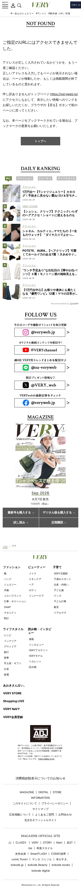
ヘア (31, 584)
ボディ (32, 590)
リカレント (35, 661)
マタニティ (10, 612)
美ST (70, 842)
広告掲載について (20, 814)
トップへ (40, 141)
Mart (59, 842)
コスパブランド (12, 595)
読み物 (32, 666)
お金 (6, 668)
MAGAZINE (27, 792)
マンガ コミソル (42, 859)
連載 (31, 639)
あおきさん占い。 (14, 685)
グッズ (57, 595)
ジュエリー (10, 584)
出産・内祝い (61, 584)
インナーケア (36, 595)
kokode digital (41, 870)
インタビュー (36, 644)
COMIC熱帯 (58, 853)
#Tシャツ (41, 13)
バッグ (7, 579)
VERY (35, 842)
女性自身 (20, 853)
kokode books (61, 865)
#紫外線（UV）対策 (59, 13)
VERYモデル (36, 655)
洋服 (6, 590)
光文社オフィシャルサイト (40, 820)
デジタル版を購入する (57, 512)
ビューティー (36, 567)
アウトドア (10, 646)
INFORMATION (40, 797)
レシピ (7, 635)
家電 (6, 674)
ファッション (12, 567)
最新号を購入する (19, 512)
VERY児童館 (61, 573)
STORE (57, 792)
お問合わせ (65, 814)
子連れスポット (62, 579)
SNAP (7, 607)
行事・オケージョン (15, 601)
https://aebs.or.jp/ (46, 759)
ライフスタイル (13, 629)
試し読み (19, 522)
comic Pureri (20, 859)
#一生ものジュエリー (22, 13)
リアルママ (60, 612)
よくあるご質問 (44, 814)
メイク (32, 573)
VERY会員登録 (13, 717)
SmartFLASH (38, 853)
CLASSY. (21, 842)
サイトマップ (40, 809)
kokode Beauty (37, 865)
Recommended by (60, 303)
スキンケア (35, 579)
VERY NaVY (11, 709)
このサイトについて (25, 803)
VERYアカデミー (38, 650)
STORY (47, 842)
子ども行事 (60, 601)
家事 (6, 657)
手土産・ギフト (12, 663)
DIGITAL (43, 792)
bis (30, 848)
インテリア (10, 640)
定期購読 (57, 522)
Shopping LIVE (13, 701)
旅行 (6, 652)
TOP (5, 546)
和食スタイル (45, 848)
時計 (6, 618)
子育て (57, 567)
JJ (9, 842)
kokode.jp (17, 865)
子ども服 (59, 590)
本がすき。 (63, 859)
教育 (56, 607)
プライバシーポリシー (54, 803)
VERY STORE (12, 693)
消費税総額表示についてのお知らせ (40, 778)
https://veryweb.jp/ (64, 94)
